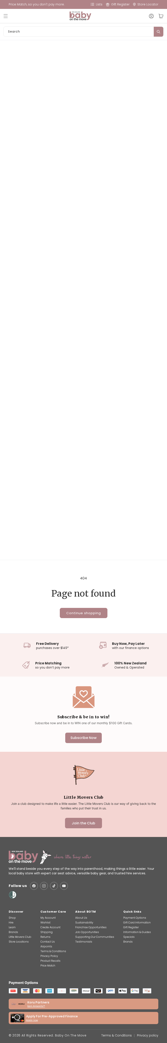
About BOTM (85, 912)
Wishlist (45, 922)
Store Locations (19, 941)
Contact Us (47, 941)
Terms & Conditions (53, 951)
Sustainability (84, 922)
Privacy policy (147, 1035)
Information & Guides (137, 932)
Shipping (46, 932)
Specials (129, 937)
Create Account (50, 927)
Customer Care (53, 912)
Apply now (32, 1020)
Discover (16, 912)
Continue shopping (83, 613)
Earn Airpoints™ (36, 1006)
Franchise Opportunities (91, 927)
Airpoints (46, 946)
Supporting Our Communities (94, 937)
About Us (81, 918)
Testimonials (83, 941)
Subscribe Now (83, 737)
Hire (11, 922)
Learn (12, 927)
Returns (45, 937)
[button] (7, 16)
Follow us (18, 886)
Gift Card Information (137, 922)
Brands (13, 932)
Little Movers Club (20, 937)
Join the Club (83, 823)
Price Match (47, 965)
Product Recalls (50, 961)
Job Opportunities (87, 932)
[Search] (158, 32)
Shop (12, 918)
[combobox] (83, 32)
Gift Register (131, 927)
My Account (48, 918)
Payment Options (134, 918)
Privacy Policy (49, 956)
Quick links (132, 912)
